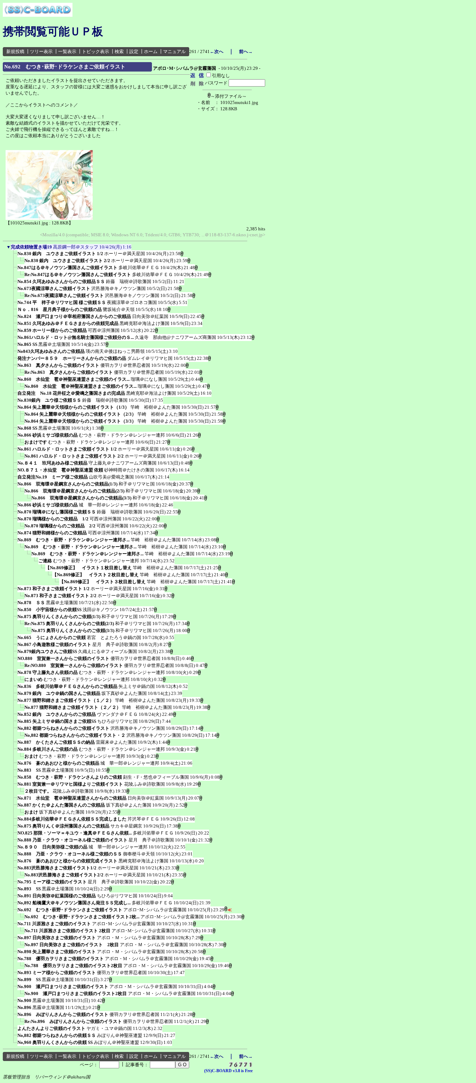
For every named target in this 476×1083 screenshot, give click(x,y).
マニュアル (174, 51)
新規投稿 (15, 51)
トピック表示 (95, 51)
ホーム (151, 51)
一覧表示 (67, 51)
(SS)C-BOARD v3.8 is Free (228, 1070)
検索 (119, 51)
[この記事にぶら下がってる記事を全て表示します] (13, 255)
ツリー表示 (41, 51)
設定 (133, 51)
